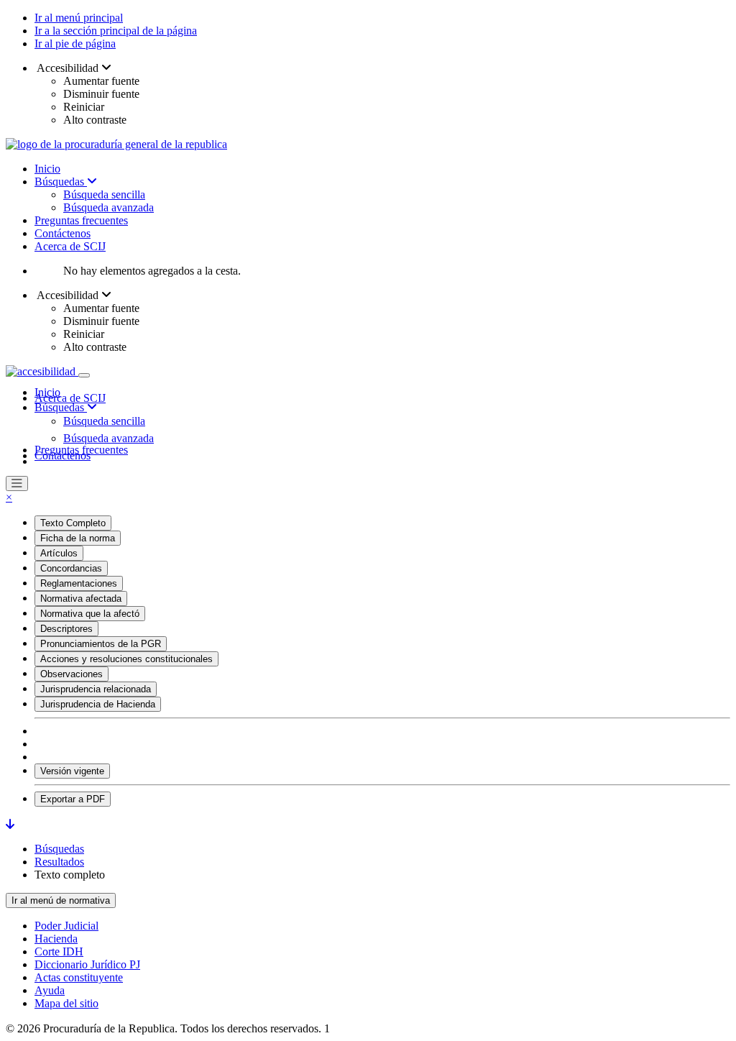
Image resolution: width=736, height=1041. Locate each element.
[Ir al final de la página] (10, 824)
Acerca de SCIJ (70, 246)
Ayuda (49, 990)
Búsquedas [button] (60, 407)
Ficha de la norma (77, 538)
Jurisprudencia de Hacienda (97, 704)
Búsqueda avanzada (108, 207)
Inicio (47, 168)
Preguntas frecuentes (81, 220)
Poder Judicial (66, 926)
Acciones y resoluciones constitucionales (126, 659)
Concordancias (71, 568)
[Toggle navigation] (84, 375)
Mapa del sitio (66, 1003)
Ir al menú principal (78, 18)
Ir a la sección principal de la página (115, 30)
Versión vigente (72, 771)
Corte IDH (58, 951)
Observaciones (71, 674)
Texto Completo (73, 523)
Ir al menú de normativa (61, 900)
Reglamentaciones (78, 583)
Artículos (59, 553)
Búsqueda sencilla (104, 194)
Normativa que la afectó (89, 613)
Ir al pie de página (75, 43)
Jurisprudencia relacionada (95, 689)
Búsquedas (60, 181)
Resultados (59, 862)
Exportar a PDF (72, 799)
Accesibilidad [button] (67, 68)
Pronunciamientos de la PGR (100, 643)
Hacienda (56, 938)
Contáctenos (62, 233)
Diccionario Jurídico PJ (87, 964)
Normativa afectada (80, 598)
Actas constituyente (78, 977)
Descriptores (66, 628)
